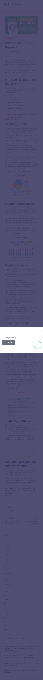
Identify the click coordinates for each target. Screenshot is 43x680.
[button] (40, 330)
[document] (21, 340)
